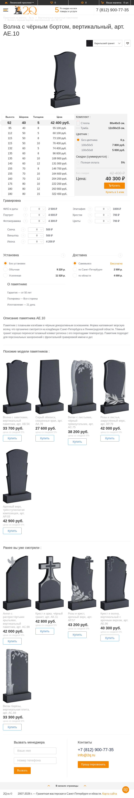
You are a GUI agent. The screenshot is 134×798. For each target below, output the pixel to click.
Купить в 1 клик (115, 192)
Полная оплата (90, 162)
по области (84, 275)
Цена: (81, 178)
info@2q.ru (86, 755)
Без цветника (89, 140)
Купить (116, 185)
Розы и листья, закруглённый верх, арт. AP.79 (113, 421)
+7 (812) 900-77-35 (96, 750)
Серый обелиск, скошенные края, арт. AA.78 (48, 421)
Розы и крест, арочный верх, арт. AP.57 (80, 617)
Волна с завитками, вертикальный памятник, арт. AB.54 (16, 421)
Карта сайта (109, 793)
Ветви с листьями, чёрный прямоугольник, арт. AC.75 (80, 422)
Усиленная (15, 275)
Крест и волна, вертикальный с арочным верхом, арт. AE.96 (114, 618)
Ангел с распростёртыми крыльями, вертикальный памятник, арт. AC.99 (16, 620)
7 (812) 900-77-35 (112, 9)
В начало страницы (67, 785)
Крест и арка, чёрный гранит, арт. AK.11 (49, 615)
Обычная (14, 269)
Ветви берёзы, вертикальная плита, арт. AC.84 (16, 709)
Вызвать (22, 770)
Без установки (17, 263)
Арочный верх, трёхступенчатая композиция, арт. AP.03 (14, 511)
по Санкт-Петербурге (90, 269)
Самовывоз (84, 263)
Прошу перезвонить (93, 764)
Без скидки (82, 173)
